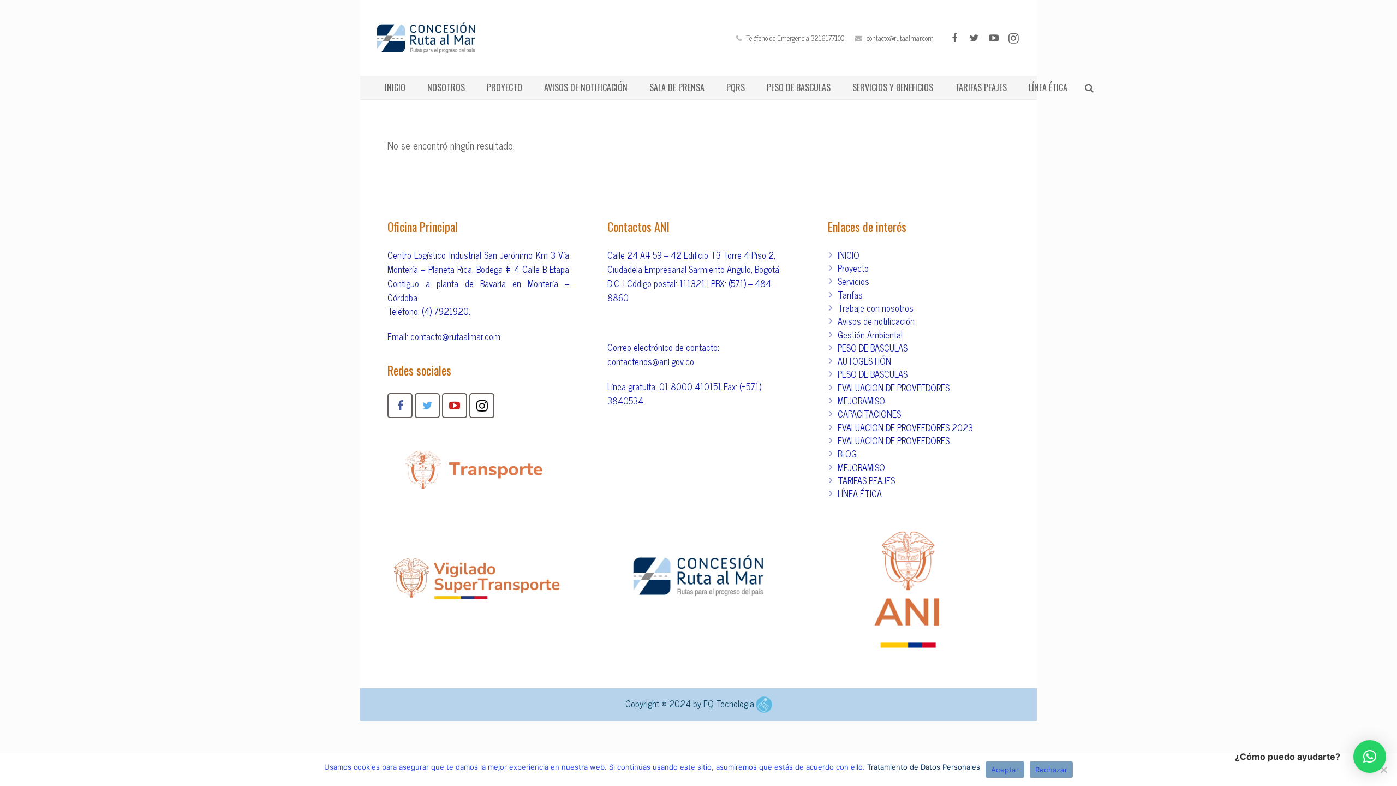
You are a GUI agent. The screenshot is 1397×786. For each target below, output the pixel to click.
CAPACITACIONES (869, 414)
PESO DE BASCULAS (873, 348)
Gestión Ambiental (870, 334)
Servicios (853, 281)
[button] (1369, 756)
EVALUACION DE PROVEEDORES (894, 387)
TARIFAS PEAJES (866, 480)
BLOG (847, 453)
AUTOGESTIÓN (864, 361)
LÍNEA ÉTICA (860, 493)
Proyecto (853, 268)
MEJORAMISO (861, 401)
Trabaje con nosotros (876, 308)
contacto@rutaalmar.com (900, 38)
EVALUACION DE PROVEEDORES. (894, 440)
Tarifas (850, 295)
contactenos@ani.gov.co (650, 361)
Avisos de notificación (876, 321)
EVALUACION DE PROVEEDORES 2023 (905, 427)
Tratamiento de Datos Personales (923, 767)
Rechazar (1051, 769)
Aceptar (1005, 769)
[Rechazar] (1383, 769)
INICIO (848, 255)
